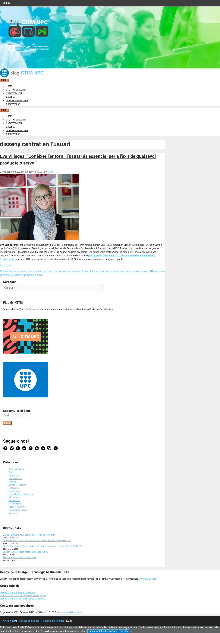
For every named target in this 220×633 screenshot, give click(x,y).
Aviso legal (9, 620)
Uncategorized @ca (18, 510)
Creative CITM (15, 478)
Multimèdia (6, 271)
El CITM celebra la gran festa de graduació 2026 (25, 552)
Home (9, 86)
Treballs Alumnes (17, 507)
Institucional (14, 491)
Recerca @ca (15, 503)
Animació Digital (16, 469)
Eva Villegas (60, 271)
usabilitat (19, 274)
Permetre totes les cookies (103, 631)
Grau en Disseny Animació (12, 592)
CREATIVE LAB (13, 104)
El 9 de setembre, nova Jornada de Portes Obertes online (30, 535)
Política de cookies (29, 620)
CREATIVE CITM (14, 93)
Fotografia (14, 488)
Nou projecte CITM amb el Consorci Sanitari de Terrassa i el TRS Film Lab (37, 540)
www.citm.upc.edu (147, 579)
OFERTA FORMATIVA (16, 90)
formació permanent (120, 271)
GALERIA (10, 97)
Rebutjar (124, 631)
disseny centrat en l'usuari (39, 271)
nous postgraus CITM (143, 271)
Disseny (12, 481)
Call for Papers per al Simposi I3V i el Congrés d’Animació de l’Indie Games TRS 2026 (42, 546)
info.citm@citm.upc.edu (72, 612)
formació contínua (99, 271)
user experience (33, 274)
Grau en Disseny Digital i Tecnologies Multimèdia (22, 599)
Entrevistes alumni (17, 485)
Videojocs (13, 513)
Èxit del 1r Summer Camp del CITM (19, 557)
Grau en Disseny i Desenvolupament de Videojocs (23, 595)
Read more (5, 265)
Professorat (19, 271)
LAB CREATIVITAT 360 (17, 100)
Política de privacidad (53, 620)
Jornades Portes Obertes (21, 494)
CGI (10, 472)
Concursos (14, 475)
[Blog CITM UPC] (22, 76)
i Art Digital (30, 592)
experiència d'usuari (78, 271)
